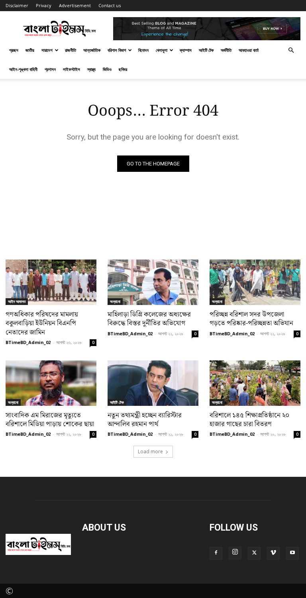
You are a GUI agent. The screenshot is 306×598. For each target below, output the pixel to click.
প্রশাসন (50, 69)
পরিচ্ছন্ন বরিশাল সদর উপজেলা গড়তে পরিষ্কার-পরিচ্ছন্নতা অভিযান (251, 319)
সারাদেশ (47, 50)
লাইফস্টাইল (71, 69)
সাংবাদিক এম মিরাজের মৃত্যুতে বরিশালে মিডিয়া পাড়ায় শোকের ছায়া (50, 420)
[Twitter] (254, 553)
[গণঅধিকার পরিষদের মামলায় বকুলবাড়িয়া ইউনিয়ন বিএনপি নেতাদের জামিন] (51, 282)
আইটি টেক (206, 50)
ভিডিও (107, 69)
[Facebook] (216, 553)
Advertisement (75, 5)
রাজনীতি (70, 50)
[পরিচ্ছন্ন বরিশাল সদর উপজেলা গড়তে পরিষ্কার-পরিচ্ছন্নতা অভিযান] (255, 282)
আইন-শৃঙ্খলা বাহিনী (23, 69)
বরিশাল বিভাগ (117, 50)
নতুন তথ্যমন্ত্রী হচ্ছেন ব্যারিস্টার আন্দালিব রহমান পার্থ (145, 420)
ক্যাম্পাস (186, 50)
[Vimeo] (273, 553)
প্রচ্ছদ (13, 50)
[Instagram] (235, 553)
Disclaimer (17, 5)
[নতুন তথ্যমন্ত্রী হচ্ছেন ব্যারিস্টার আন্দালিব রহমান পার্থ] (153, 383)
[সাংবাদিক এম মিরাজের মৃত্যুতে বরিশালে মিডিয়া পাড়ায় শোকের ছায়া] (51, 383)
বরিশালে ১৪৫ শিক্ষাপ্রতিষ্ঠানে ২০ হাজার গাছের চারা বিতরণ (249, 420)
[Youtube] (292, 553)
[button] (290, 49)
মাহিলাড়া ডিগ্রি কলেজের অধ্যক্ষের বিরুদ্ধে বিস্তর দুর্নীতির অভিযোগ (149, 319)
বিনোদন (143, 50)
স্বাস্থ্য (91, 69)
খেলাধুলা (161, 50)
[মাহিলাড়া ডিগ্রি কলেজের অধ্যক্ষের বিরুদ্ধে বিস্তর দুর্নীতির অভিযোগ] (153, 282)
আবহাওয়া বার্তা (249, 50)
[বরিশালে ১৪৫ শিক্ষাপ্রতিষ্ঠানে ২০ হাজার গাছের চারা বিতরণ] (255, 383)
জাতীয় (30, 50)
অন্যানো (115, 301)
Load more (150, 451)
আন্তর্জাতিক (91, 50)
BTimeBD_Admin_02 (28, 342)
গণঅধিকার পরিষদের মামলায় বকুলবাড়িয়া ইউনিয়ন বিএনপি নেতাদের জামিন (42, 323)
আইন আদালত (17, 301)
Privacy (43, 5)
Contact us (109, 5)
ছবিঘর (123, 69)
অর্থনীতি (226, 50)
